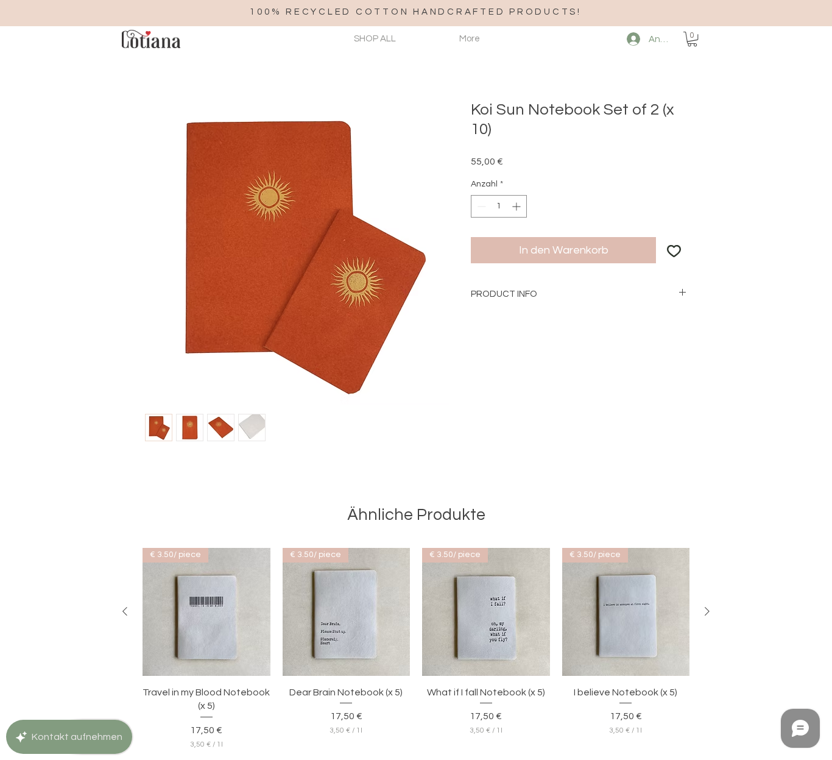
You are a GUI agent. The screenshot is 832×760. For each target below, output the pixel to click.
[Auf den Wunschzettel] (674, 250)
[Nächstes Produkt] (707, 611)
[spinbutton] (499, 206)
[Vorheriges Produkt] (125, 611)
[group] (416, 648)
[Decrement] (480, 206)
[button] (692, 39)
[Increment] (517, 206)
